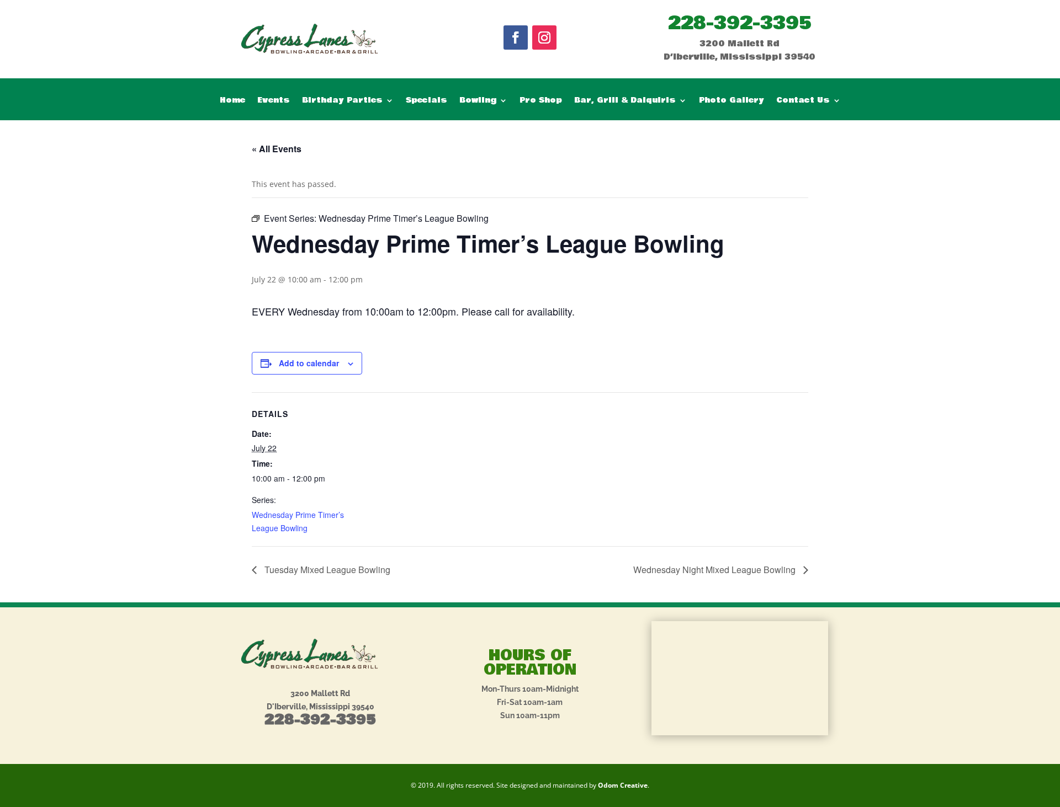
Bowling (477, 101)
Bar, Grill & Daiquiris (625, 101)
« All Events (276, 148)
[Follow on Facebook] (516, 37)
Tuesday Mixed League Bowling (326, 569)
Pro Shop (541, 101)
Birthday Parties (342, 101)
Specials (426, 101)
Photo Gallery (731, 101)
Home (232, 101)
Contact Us (803, 101)
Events (273, 101)
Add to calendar (309, 362)
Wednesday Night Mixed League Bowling (715, 569)
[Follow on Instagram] (544, 37)
